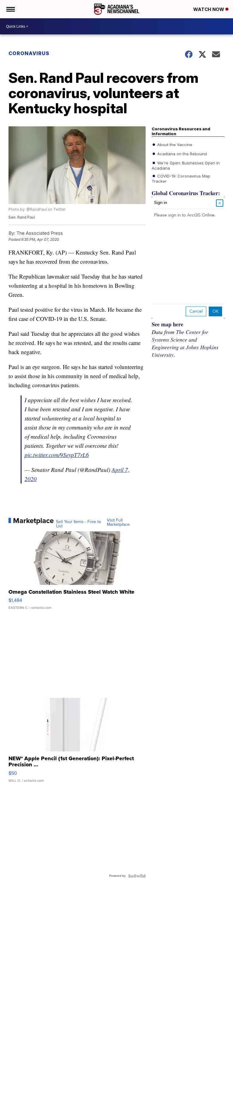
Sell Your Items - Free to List (78, 524)
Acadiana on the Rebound (181, 153)
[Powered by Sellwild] (137, 876)
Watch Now (209, 9)
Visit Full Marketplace (118, 522)
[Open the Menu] (10, 9)
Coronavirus (28, 53)
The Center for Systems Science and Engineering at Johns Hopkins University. (185, 343)
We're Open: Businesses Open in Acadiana (186, 165)
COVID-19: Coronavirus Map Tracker (181, 178)
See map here (167, 324)
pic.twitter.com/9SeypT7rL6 (57, 455)
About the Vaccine (174, 144)
